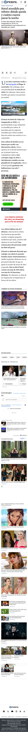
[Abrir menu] (2, 2)
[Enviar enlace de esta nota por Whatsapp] (10, 72)
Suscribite (8, 204)
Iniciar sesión (16, 393)
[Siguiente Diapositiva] (25, 375)
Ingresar (21, 2)
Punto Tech (25, 357)
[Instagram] (16, 712)
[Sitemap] (24, 711)
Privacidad (24, 716)
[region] (14, 414)
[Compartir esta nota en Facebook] (2, 72)
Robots (11, 357)
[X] (8, 712)
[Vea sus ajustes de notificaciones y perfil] (25, 2)
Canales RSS (4, 716)
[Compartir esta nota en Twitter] (6, 72)
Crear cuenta (23, 393)
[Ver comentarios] (25, 6)
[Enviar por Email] (14, 72)
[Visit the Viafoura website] (23, 435)
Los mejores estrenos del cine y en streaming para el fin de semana (14, 219)
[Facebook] (4, 712)
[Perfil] (14, 708)
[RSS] (20, 711)
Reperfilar (5, 357)
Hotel (18, 357)
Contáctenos (18, 716)
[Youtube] (12, 711)
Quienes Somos (11, 716)
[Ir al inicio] (10, 2)
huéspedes (13, 84)
